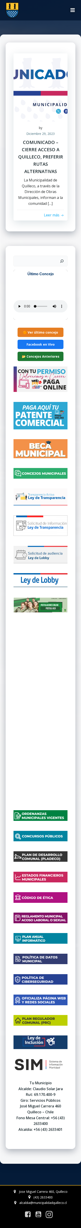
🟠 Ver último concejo (40, 332)
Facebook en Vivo (41, 344)
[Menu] (72, 10)
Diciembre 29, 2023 (40, 133)
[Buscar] (61, 261)
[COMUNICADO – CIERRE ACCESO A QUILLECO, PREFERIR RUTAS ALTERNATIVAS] (41, 86)
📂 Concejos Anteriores (40, 356)
